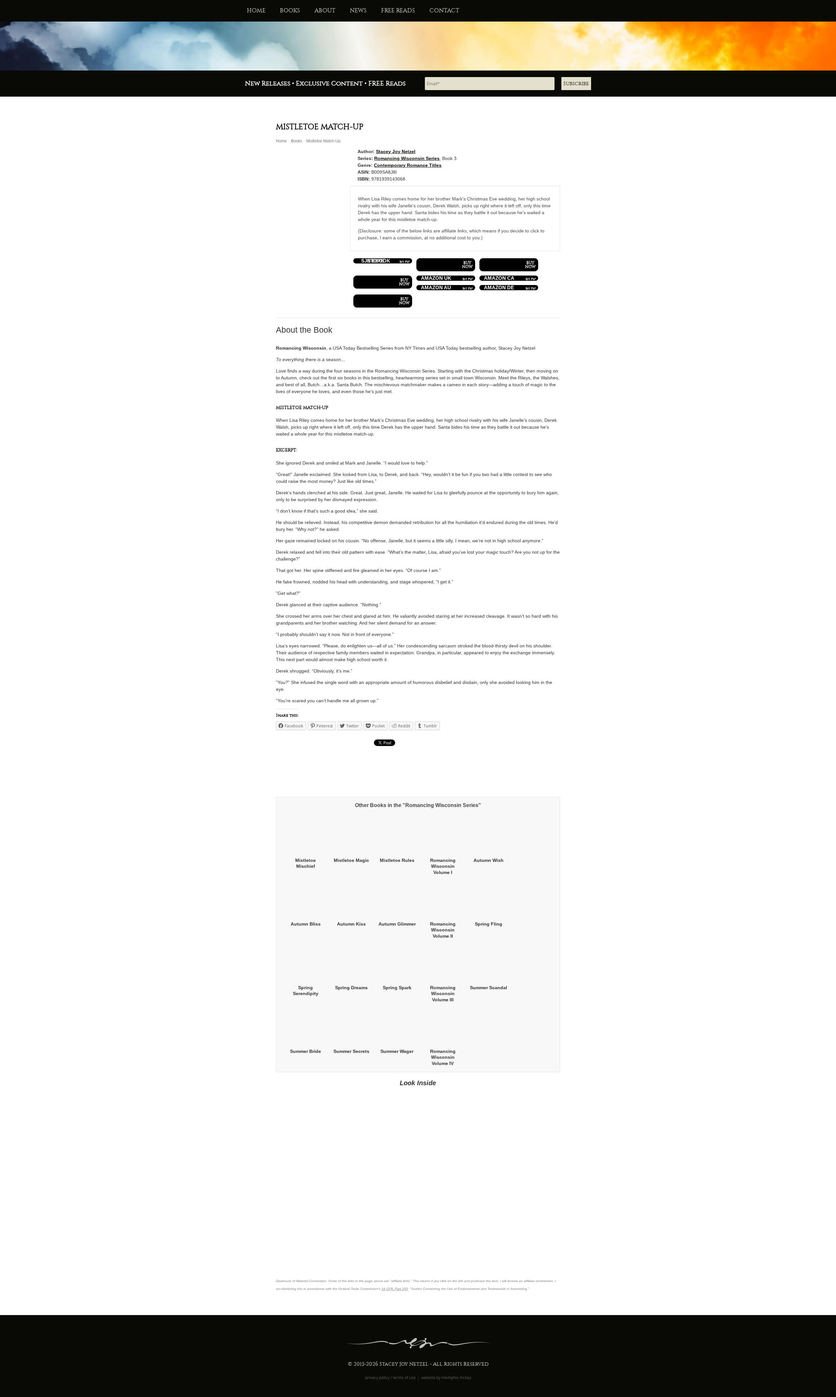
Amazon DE (499, 288)
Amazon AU (436, 288)
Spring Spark (397, 987)
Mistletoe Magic (351, 860)
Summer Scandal (488, 987)
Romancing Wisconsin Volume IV (443, 1057)
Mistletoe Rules (397, 860)
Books (290, 10)
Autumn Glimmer (397, 924)
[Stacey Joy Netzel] (418, 46)
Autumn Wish (489, 860)
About (324, 10)
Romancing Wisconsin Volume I (443, 866)
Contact (444, 10)
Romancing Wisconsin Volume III (443, 993)
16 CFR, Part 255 (394, 1289)
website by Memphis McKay (446, 1377)
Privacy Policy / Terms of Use (390, 1377)
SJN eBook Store (375, 261)
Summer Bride (305, 1051)
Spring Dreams (351, 987)
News (358, 10)
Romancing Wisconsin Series (407, 158)
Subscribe (576, 83)
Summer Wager (396, 1051)
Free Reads (398, 10)
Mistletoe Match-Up (323, 141)
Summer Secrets (351, 1051)
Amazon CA (499, 278)
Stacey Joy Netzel (395, 151)
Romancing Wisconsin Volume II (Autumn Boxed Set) (442, 935)
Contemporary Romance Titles (408, 165)
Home (256, 10)
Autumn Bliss (306, 924)
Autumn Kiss (351, 924)
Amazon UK (436, 278)
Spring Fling (488, 924)
